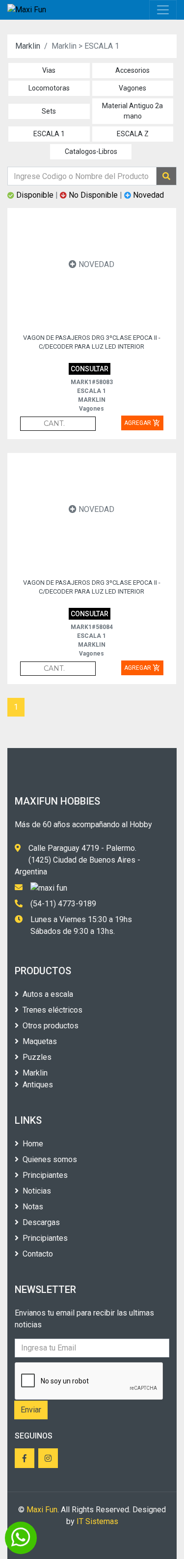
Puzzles (37, 1057)
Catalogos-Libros (91, 151)
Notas (33, 1206)
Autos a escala (48, 994)
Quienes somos (50, 1159)
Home (33, 1143)
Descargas (41, 1222)
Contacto (38, 1254)
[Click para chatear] (21, 1538)
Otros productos (51, 1025)
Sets (49, 111)
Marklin (27, 46)
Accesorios (132, 70)
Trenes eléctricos (52, 1010)
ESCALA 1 (49, 134)
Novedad (147, 195)
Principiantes (45, 1175)
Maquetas (40, 1041)
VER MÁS (124, 293)
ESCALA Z (133, 134)
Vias (48, 70)
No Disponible (93, 195)
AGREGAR (142, 423)
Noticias (37, 1191)
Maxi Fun (41, 1509)
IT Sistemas (97, 1521)
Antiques (38, 1084)
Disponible (34, 195)
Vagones (132, 88)
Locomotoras (49, 88)
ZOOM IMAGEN (69, 293)
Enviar (31, 1409)
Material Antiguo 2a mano (132, 111)
